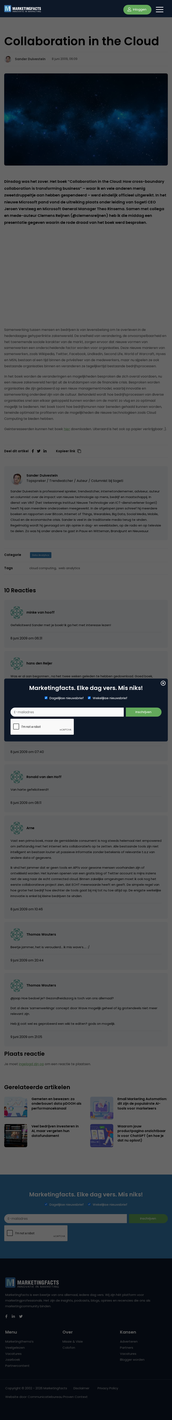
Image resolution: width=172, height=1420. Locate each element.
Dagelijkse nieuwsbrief (67, 698)
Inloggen (139, 9)
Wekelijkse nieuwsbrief (110, 698)
